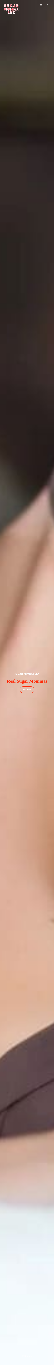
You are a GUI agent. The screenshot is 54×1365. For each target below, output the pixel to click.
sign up (27, 689)
